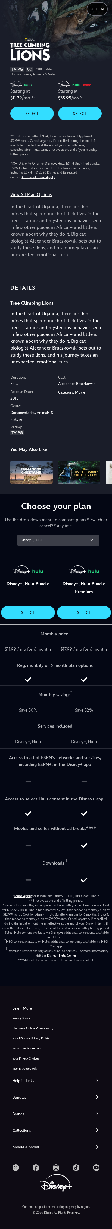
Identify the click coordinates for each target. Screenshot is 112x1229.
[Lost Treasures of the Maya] (79, 472)
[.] (16, 1167)
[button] (56, 1081)
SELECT (32, 113)
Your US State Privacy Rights (31, 1038)
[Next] (102, 471)
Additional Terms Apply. (38, 177)
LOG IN (97, 9)
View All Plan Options (31, 194)
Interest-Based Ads (25, 1068)
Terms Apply (23, 896)
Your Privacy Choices (26, 1058)
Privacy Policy (21, 1018)
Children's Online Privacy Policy (33, 1028)
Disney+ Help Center (61, 955)
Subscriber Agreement (27, 1048)
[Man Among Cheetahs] (31, 472)
